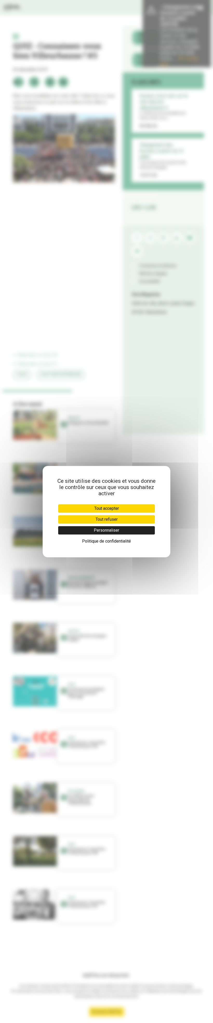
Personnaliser (106, 530)
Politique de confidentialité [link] (106, 541)
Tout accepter (106, 508)
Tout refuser (107, 519)
